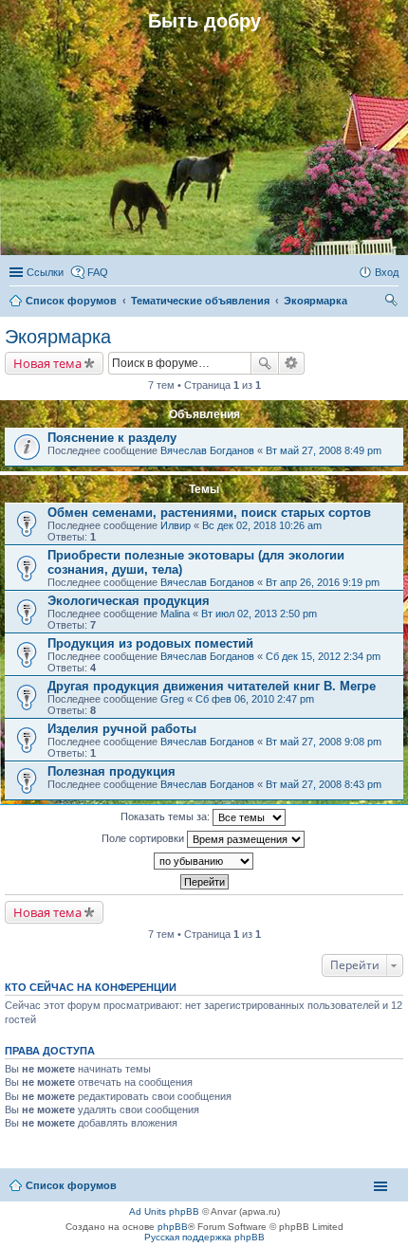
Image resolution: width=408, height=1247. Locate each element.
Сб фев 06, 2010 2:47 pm (254, 699)
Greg (172, 699)
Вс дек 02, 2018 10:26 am (262, 525)
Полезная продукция (111, 771)
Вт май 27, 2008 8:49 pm (323, 450)
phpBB (173, 1226)
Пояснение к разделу (111, 438)
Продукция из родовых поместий (150, 643)
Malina (175, 613)
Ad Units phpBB (164, 1211)
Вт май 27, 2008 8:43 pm (323, 784)
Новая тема (47, 363)
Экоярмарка (58, 336)
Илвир (175, 525)
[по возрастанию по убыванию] (204, 861)
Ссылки (45, 272)
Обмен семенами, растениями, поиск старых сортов (209, 512)
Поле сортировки (144, 838)
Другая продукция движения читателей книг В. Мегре (211, 686)
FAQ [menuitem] (97, 272)
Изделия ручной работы (121, 729)
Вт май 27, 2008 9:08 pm (323, 741)
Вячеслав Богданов (207, 450)
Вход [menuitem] (387, 272)
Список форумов (71, 1185)
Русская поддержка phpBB (204, 1237)
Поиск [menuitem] (393, 302)
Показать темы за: (167, 816)
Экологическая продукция (128, 601)
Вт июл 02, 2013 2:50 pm (259, 613)
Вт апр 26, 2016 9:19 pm (323, 582)
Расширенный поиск (292, 363)
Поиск (264, 363)
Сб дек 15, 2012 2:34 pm (323, 656)
